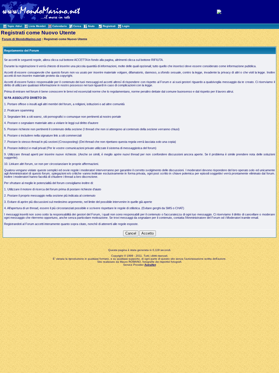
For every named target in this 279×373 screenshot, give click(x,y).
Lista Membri (37, 26)
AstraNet (150, 264)
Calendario (59, 26)
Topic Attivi (14, 26)
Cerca (77, 26)
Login (125, 26)
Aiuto (91, 26)
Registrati (109, 26)
